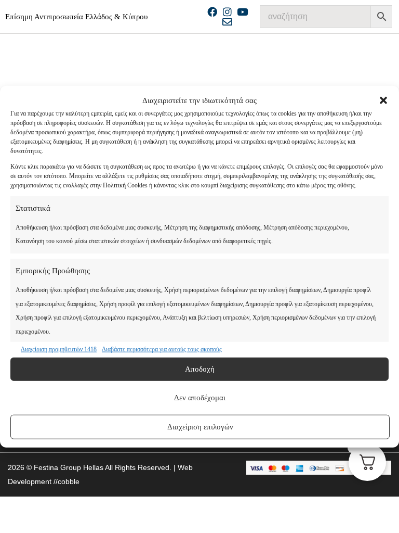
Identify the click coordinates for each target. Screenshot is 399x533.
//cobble (65, 481)
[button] (383, 100)
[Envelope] (227, 22)
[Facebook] (212, 12)
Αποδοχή (200, 369)
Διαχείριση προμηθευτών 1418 (59, 349)
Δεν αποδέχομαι (199, 398)
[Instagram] (227, 12)
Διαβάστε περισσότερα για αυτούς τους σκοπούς (162, 349)
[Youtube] (242, 12)
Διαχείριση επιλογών (200, 427)
